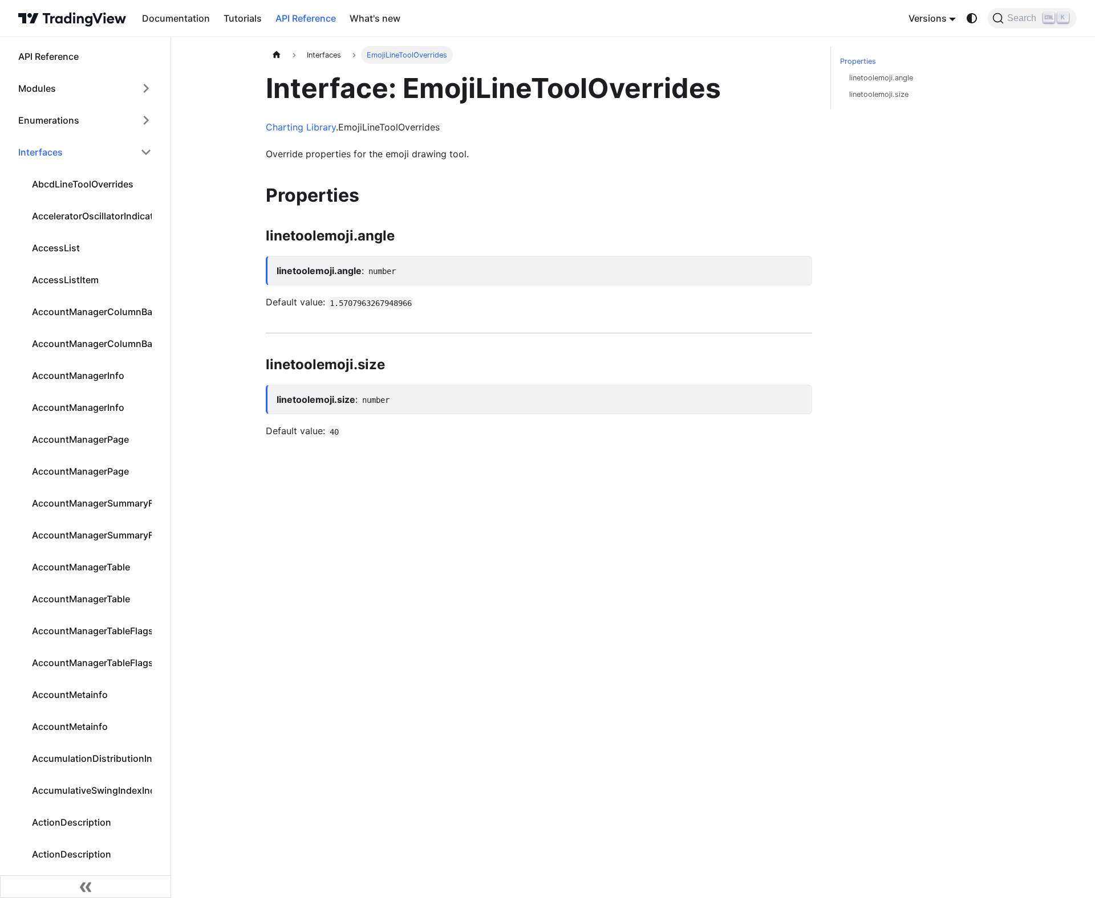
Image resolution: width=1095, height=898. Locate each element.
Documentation (176, 18)
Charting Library (301, 127)
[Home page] (276, 55)
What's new (375, 18)
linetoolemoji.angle (881, 78)
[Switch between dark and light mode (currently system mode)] (972, 18)
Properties (858, 61)
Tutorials (243, 18)
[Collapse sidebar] (85, 886)
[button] (85, 88)
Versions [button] (928, 18)
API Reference (305, 18)
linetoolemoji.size (879, 94)
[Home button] (72, 18)
